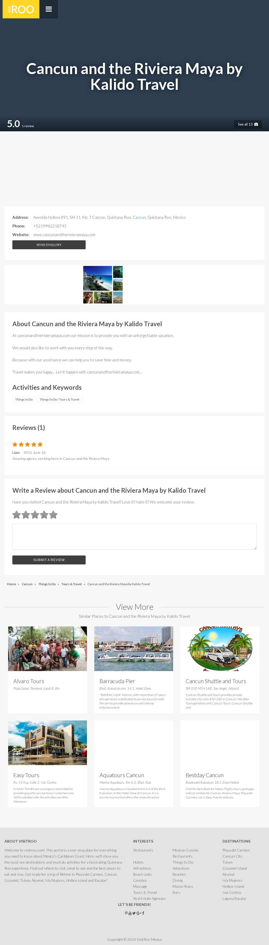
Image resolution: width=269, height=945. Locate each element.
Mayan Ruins (183, 886)
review (28, 126)
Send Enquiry (49, 245)
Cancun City (232, 856)
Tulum (227, 862)
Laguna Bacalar (234, 898)
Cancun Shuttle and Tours (216, 681)
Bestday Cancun (205, 775)
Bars (176, 892)
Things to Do (24, 399)
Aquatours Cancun (122, 775)
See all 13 (246, 124)
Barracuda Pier (117, 681)
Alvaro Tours (28, 681)
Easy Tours (26, 775)
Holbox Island (233, 886)
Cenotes (140, 880)
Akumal (228, 874)
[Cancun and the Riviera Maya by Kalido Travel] (24, 285)
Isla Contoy (232, 892)
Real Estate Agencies (149, 898)
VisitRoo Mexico (21, 9)
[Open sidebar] (48, 9)
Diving (178, 880)
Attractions (142, 868)
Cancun (139, 217)
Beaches (179, 874)
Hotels (138, 862)
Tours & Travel (145, 892)
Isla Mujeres (232, 880)
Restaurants (143, 850)
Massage (140, 886)
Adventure (181, 868)
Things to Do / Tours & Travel (59, 399)
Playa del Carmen (236, 850)
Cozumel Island (235, 868)
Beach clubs (142, 874)
